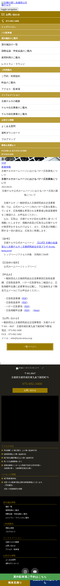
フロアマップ (8, 139)
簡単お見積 (10, 528)
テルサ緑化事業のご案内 (14, 114)
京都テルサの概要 (10, 101)
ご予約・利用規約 (10, 76)
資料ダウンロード (10, 133)
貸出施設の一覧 (9, 44)
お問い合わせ (13, 14)
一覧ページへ (30, 346)
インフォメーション (10, 95)
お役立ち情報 (7, 120)
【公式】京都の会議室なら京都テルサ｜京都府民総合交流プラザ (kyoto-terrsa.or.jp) (29, 246)
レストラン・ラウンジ (13, 64)
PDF (24, 298)
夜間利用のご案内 (10, 57)
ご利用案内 (6, 70)
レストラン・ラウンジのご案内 (17, 518)
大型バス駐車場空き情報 (13, 489)
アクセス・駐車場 (10, 89)
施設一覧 (9, 507)
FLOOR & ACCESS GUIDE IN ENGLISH (14, 152)
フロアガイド (10, 532)
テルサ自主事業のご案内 (14, 107)
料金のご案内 (8, 82)
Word (36, 310)
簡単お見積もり (8, 145)
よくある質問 (8, 126)
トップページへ (8, 27)
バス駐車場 (6, 33)
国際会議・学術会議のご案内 (16, 51)
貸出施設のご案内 (9, 38)
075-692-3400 (12, 21)
